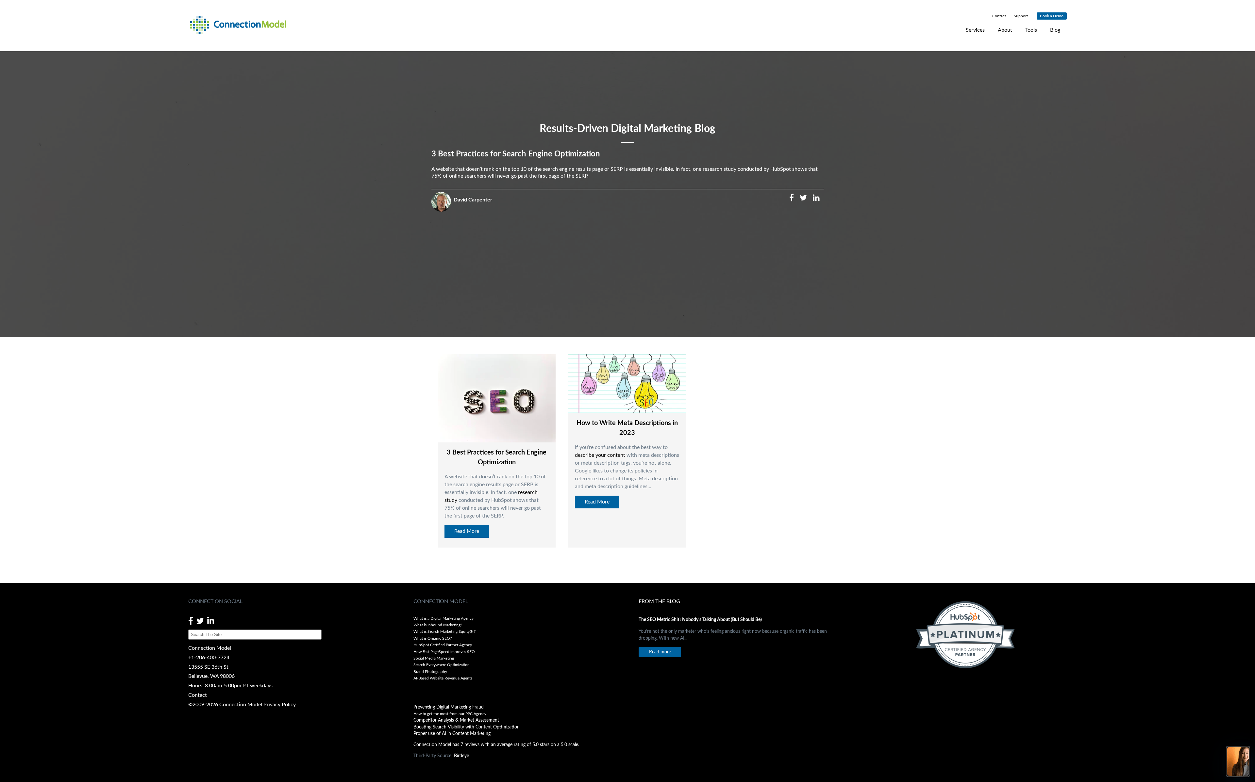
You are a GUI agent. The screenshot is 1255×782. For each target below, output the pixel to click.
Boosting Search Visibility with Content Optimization (466, 727)
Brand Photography (430, 672)
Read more (660, 651)
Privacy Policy (279, 704)
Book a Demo (1051, 16)
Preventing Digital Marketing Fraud (448, 707)
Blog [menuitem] (1055, 30)
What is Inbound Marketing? (437, 625)
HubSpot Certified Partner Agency (442, 645)
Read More (466, 531)
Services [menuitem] (975, 30)
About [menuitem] (1005, 30)
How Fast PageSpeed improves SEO (444, 652)
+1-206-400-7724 (208, 657)
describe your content (600, 455)
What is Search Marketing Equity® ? (445, 631)
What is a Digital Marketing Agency (443, 618)
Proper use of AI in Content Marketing (452, 733)
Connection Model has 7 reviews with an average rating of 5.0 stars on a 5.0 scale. (496, 744)
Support (1020, 16)
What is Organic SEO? (432, 638)
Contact (197, 695)
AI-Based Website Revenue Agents (443, 678)
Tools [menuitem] (1031, 30)
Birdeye (461, 756)
